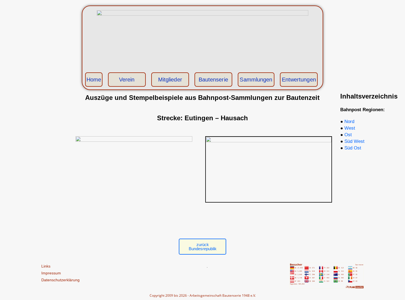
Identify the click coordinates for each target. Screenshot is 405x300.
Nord (349, 121)
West (349, 128)
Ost (348, 134)
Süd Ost (352, 148)
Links (45, 266)
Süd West (354, 141)
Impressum (51, 273)
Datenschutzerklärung (60, 280)
